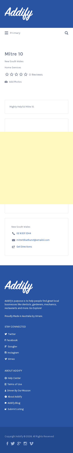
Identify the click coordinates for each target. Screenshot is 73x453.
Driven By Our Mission (19, 390)
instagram (25, 443)
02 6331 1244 (23, 233)
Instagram (13, 352)
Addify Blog (14, 403)
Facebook (12, 340)
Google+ (12, 346)
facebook (7, 443)
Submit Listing (16, 409)
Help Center (14, 378)
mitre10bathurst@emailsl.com (33, 240)
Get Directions (24, 246)
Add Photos (15, 81)
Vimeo (11, 359)
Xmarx (38, 316)
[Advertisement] (36, 168)
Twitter (12, 334)
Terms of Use (14, 384)
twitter (13, 443)
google (19, 443)
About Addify (15, 396)
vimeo (31, 443)
